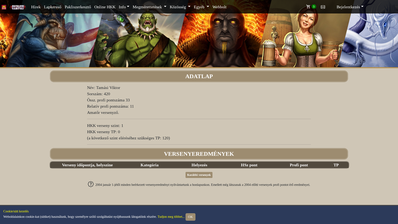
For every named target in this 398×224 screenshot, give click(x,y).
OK (190, 217)
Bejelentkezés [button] (348, 7)
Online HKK (104, 7)
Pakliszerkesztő (78, 7)
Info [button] (122, 7)
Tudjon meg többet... (171, 217)
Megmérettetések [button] (148, 7)
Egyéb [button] (199, 7)
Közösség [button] (178, 7)
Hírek (36, 7)
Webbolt (219, 7)
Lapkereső (52, 7)
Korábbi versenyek (199, 175)
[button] (313, 5)
